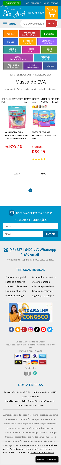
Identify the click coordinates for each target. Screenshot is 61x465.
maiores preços (55, 100)
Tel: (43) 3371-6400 (33, 12)
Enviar (50, 234)
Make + (17, 174)
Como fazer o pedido (16, 277)
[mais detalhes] (17, 166)
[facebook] (11, 329)
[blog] (17, 329)
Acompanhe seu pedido (44, 277)
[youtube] (43, 329)
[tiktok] (37, 329)
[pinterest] (24, 329)
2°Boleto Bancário (41, 281)
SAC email (31, 254)
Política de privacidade (43, 286)
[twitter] (50, 329)
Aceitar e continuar (46, 459)
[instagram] (30, 329)
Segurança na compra (43, 295)
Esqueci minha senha (15, 290)
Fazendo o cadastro (15, 281)
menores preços (45, 100)
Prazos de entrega (14, 295)
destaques (17, 99)
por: (7, 147)
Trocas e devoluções (42, 290)
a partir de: (37, 147)
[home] (14, 13)
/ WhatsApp (45, 249)
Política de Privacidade (42, 452)
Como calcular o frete (16, 286)
